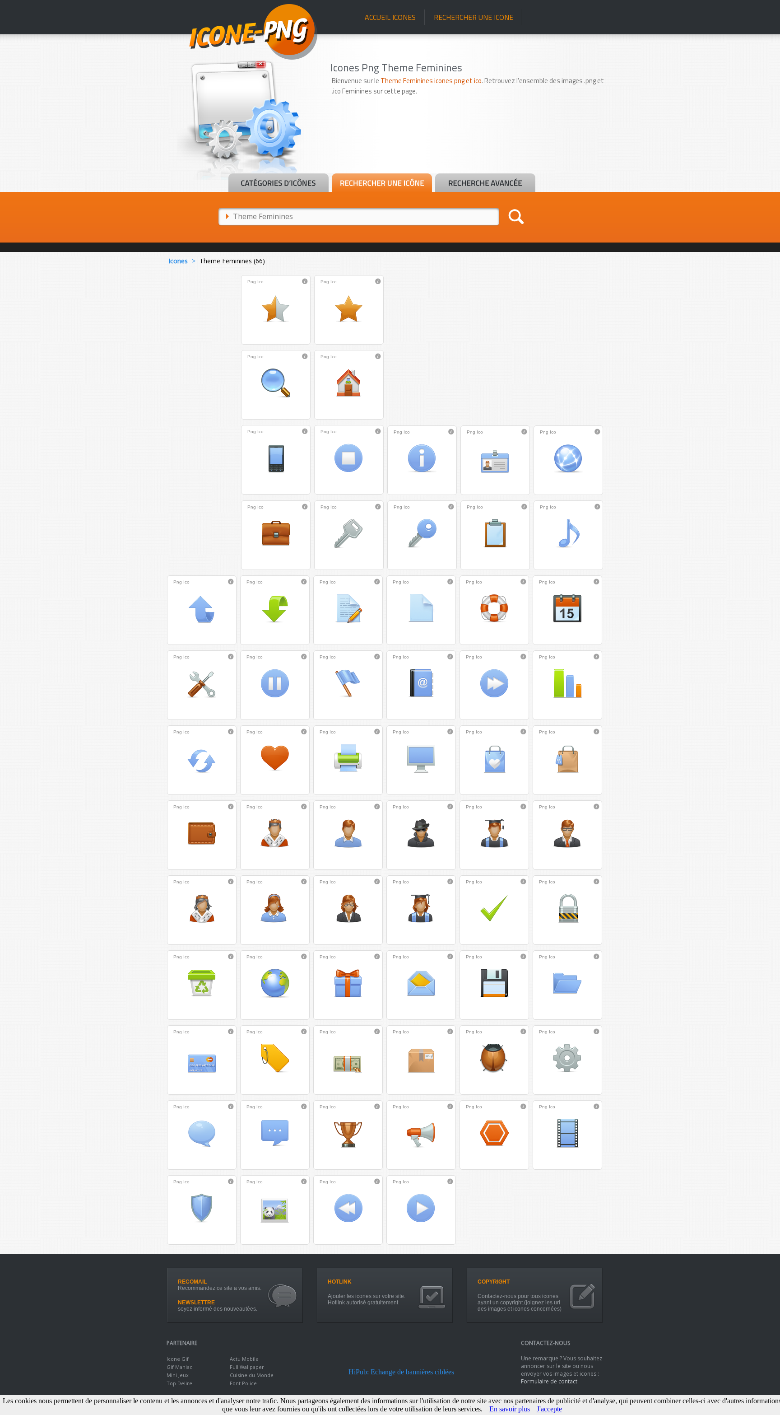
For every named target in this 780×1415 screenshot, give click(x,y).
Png (251, 281)
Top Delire (179, 1383)
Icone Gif (178, 1358)
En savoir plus (509, 1409)
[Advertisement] (472, 147)
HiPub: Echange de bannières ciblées (401, 1372)
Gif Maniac (179, 1367)
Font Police (243, 1383)
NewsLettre (196, 1302)
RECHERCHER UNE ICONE (473, 17)
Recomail (192, 1282)
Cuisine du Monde (252, 1375)
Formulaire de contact (549, 1381)
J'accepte (549, 1409)
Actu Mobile (244, 1358)
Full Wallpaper (247, 1367)
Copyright (494, 1282)
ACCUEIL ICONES (390, 17)
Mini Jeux (178, 1375)
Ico (260, 281)
